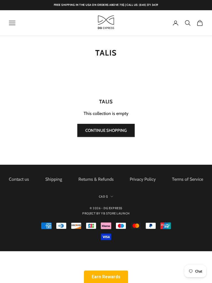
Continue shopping (106, 130)
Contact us (19, 179)
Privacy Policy (143, 179)
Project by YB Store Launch (105, 213)
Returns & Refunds (96, 179)
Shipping (53, 179)
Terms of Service (187, 179)
